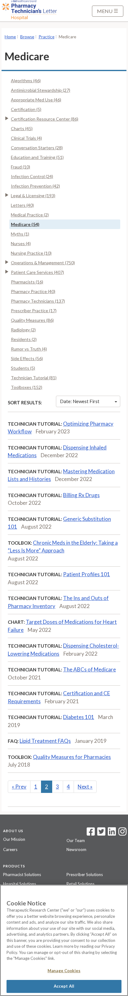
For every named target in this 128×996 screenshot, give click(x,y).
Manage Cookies (64, 970)
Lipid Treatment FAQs (45, 741)
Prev (19, 786)
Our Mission (14, 839)
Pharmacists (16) (27, 281)
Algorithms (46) (26, 80)
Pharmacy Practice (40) (33, 291)
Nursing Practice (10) (31, 253)
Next (85, 786)
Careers (10, 849)
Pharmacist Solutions (22, 874)
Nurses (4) (21, 243)
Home (10, 36)
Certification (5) (26, 109)
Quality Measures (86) (32, 320)
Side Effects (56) (27, 358)
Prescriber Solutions (84, 874)
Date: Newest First (79, 401)
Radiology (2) (23, 329)
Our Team (75, 840)
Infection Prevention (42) (35, 186)
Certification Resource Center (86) (44, 118)
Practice (46, 36)
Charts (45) (22, 128)
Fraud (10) (20, 166)
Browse (27, 36)
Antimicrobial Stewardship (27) (40, 90)
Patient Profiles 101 (86, 574)
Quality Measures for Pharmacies (72, 757)
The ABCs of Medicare (89, 669)
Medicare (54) (25, 224)
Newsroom (76, 849)
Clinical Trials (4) (26, 138)
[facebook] (91, 833)
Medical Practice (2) (30, 214)
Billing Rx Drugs (81, 495)
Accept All (64, 986)
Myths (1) (20, 233)
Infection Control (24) (32, 176)
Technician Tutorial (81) (34, 377)
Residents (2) (24, 339)
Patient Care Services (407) (37, 272)
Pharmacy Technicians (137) (38, 301)
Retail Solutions (80, 883)
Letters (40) (22, 205)
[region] (64, 940)
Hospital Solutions (19, 883)
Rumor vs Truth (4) (29, 348)
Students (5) (23, 368)
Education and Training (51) (37, 157)
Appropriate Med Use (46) (36, 99)
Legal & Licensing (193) (33, 195)
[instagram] (122, 833)
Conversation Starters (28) (37, 147)
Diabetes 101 (78, 717)
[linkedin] (111, 833)
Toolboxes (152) (26, 387)
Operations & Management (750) (43, 262)
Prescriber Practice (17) (34, 310)
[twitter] (100, 833)
